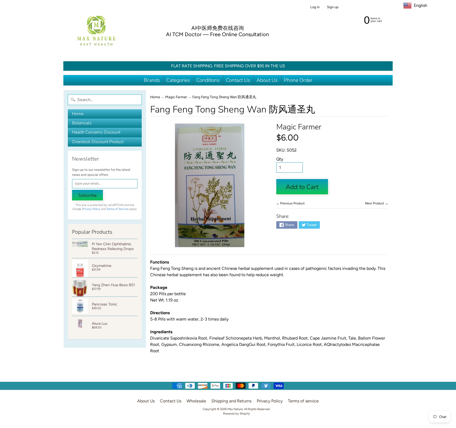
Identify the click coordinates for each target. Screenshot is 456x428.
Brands (152, 80)
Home (77, 114)
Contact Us (238, 80)
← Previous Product (290, 203)
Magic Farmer (176, 97)
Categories (178, 80)
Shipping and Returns (231, 400)
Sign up (333, 7)
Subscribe (87, 195)
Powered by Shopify (236, 413)
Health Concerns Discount (96, 132)
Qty (279, 159)
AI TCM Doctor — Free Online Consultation (217, 34)
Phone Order (298, 80)
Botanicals (82, 123)
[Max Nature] (96, 30)
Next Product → (376, 203)
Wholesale (196, 400)
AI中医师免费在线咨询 (217, 28)
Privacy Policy (91, 209)
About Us (267, 80)
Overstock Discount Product (98, 142)
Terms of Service (118, 209)
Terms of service (303, 400)
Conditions (208, 80)
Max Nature (235, 409)
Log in (315, 7)
